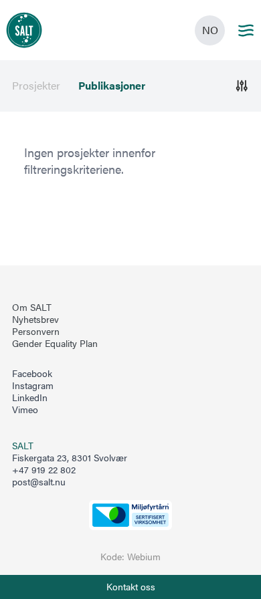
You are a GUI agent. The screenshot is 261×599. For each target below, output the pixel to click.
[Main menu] (246, 30)
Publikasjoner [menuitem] (111, 85)
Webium (144, 556)
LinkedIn (30, 398)
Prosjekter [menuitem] (36, 85)
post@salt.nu (39, 481)
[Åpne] (242, 86)
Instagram (33, 386)
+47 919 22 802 (44, 469)
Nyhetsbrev (35, 320)
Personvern (36, 332)
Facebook (32, 374)
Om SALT (32, 308)
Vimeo (25, 410)
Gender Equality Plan (55, 344)
